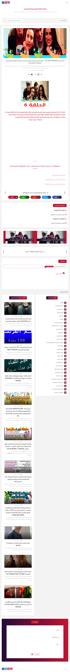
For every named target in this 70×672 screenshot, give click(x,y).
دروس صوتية (60, 355)
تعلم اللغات (60, 332)
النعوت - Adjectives (57, 326)
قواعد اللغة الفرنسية (58, 389)
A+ (41, 74)
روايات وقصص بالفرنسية (57, 379)
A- (35, 74)
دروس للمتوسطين (58, 369)
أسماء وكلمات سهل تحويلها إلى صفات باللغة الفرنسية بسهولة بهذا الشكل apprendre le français (18, 378)
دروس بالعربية (59, 352)
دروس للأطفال (60, 362)
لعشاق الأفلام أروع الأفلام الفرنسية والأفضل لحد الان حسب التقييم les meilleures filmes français (18, 604)
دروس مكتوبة (59, 375)
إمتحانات (61, 316)
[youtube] (6, 2)
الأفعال (61, 319)
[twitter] (6, 669)
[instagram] (8, 2)
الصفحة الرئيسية (64, 292)
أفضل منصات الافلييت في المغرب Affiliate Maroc (53, 184)
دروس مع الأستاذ (59, 372)
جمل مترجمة (60, 339)
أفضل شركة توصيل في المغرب (57, 175)
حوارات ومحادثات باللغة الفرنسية (55, 342)
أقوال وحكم (60, 312)
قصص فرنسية (59, 385)
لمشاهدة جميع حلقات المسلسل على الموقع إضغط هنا (35, 166)
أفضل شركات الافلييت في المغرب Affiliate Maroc (53, 179)
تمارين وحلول (60, 336)
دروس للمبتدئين (59, 365)
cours (61, 302)
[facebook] (3, 2)
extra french (30, 70)
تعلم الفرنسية (59, 329)
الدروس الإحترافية (59, 322)
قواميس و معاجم (58, 392)
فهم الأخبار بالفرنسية (57, 382)
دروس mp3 (60, 345)
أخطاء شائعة (60, 309)
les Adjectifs (59, 306)
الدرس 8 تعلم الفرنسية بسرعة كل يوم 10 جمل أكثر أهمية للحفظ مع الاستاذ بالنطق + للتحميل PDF (18, 479)
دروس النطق (60, 349)
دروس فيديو (60, 359)
